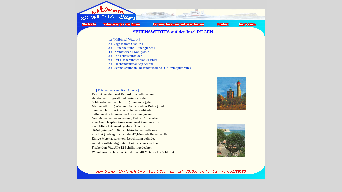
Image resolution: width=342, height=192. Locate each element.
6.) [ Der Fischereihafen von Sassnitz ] (133, 60)
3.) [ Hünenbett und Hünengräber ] (131, 48)
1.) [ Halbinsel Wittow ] (124, 40)
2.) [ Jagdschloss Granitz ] (125, 44)
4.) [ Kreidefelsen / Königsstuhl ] (130, 52)
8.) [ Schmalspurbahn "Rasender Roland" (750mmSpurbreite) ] (150, 68)
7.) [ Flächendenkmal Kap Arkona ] (131, 64)
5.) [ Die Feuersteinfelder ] (125, 56)
